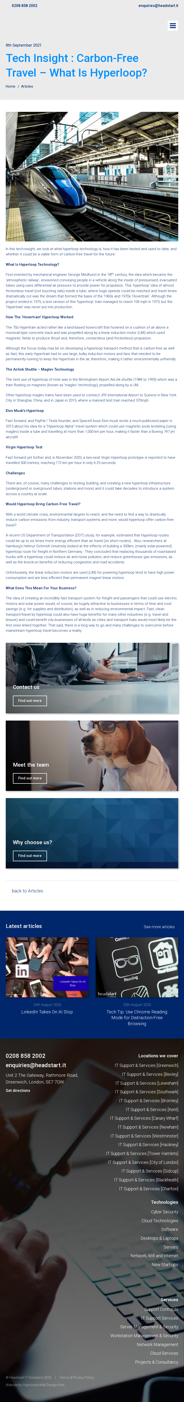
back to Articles (27, 891)
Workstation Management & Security (144, 1335)
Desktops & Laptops (159, 1238)
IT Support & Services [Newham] (148, 1127)
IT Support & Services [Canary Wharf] (144, 1118)
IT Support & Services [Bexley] (150, 1074)
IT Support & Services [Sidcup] (149, 1171)
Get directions (18, 1090)
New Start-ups (165, 1264)
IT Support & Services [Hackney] (148, 1144)
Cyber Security (164, 1211)
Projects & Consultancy (156, 1362)
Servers (171, 1247)
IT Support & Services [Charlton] (148, 1188)
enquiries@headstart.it (158, 6)
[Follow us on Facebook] (8, 1133)
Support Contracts (161, 1309)
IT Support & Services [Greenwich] (146, 1065)
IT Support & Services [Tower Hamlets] (142, 1153)
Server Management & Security (149, 1326)
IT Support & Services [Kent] (152, 1109)
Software (169, 1229)
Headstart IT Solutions (31, 26)
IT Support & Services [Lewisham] (146, 1083)
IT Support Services (159, 1318)
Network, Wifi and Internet (154, 1255)
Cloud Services (164, 1353)
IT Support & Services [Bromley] (148, 1100)
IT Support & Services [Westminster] (144, 1136)
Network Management (157, 1344)
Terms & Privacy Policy (76, 1377)
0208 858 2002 (24, 6)
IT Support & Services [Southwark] (146, 1091)
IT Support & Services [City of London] (143, 1162)
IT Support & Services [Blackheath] (146, 1180)
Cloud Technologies (160, 1220)
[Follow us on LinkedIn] (16, 1133)
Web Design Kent (51, 1385)
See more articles (159, 926)
